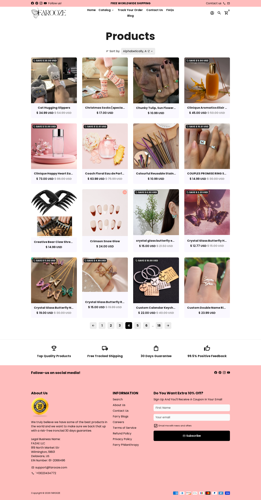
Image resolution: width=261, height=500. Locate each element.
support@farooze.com (49, 467)
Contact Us (154, 10)
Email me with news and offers (175, 425)
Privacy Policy (122, 439)
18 (159, 325)
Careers (118, 422)
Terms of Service (124, 428)
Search (118, 399)
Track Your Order (130, 10)
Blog (130, 16)
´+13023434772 (43, 473)
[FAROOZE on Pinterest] (36, 3)
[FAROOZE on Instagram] (41, 3)
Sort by (113, 51)
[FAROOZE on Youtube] (45, 3)
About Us (119, 405)
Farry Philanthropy (126, 445)
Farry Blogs (120, 416)
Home (91, 10)
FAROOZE (55, 493)
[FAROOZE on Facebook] (32, 3)
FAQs (170, 10)
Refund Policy (122, 433)
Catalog (106, 10)
